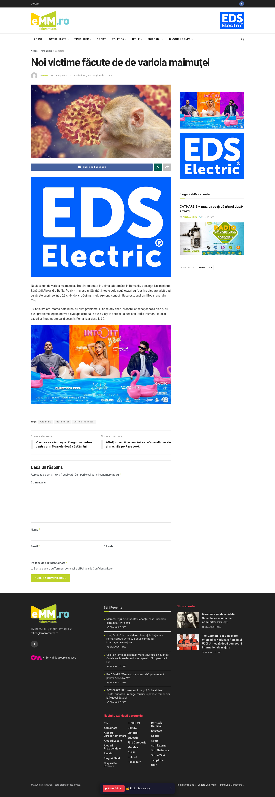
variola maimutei (84, 421)
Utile (136, 39)
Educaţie (133, 737)
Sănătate (59, 51)
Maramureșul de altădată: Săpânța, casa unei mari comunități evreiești (218, 618)
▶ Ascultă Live (113, 788)
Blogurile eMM (179, 39)
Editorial (154, 39)
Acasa (38, 39)
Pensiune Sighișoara (231, 784)
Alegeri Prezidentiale (112, 747)
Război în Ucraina (157, 725)
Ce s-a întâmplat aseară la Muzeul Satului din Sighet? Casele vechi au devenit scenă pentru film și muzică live (137, 658)
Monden (133, 747)
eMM (45, 75)
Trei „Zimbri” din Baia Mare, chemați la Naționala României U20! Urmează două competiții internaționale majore (134, 639)
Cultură (132, 727)
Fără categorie (137, 742)
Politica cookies (185, 784)
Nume (36, 529)
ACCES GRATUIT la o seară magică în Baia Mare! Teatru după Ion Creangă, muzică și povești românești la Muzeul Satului (138, 694)
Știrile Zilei (158, 755)
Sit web (108, 546)
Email (35, 546)
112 (106, 723)
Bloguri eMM (112, 758)
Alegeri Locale (113, 740)
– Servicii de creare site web (59, 657)
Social (155, 735)
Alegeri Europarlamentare (115, 734)
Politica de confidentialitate (49, 563)
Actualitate (57, 39)
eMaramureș (190, 217)
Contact (35, 3)
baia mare (45, 421)
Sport (101, 39)
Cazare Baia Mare (207, 784)
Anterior (188, 267)
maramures (63, 421)
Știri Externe (158, 745)
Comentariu (38, 482)
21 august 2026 (117, 627)
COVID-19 (134, 723)
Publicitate (134, 762)
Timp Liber (81, 39)
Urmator (204, 267)
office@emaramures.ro (44, 633)
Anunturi (109, 753)
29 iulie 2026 (207, 217)
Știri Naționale (95, 75)
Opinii (131, 752)
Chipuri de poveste (110, 765)
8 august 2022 (63, 75)
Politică (118, 39)
